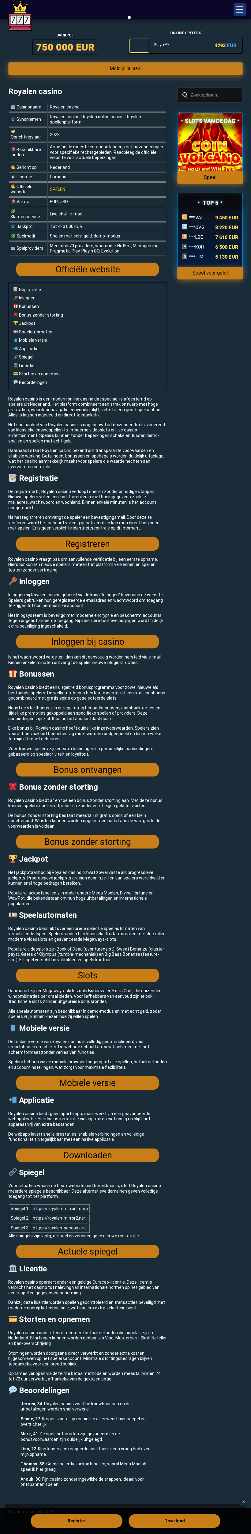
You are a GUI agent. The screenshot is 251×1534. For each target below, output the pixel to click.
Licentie (26, 365)
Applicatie (28, 348)
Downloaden (87, 1155)
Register (76, 1520)
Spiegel (25, 357)
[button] (240, 9)
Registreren (87, 544)
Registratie (29, 289)
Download (174, 1520)
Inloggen (27, 297)
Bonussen (28, 306)
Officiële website (87, 269)
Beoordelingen (32, 382)
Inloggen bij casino (87, 641)
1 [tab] (129, 17)
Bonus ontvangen (88, 770)
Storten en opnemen (39, 373)
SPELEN (57, 189)
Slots (88, 975)
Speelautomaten (35, 331)
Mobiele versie (32, 340)
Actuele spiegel (88, 1251)
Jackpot (26, 323)
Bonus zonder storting (40, 315)
